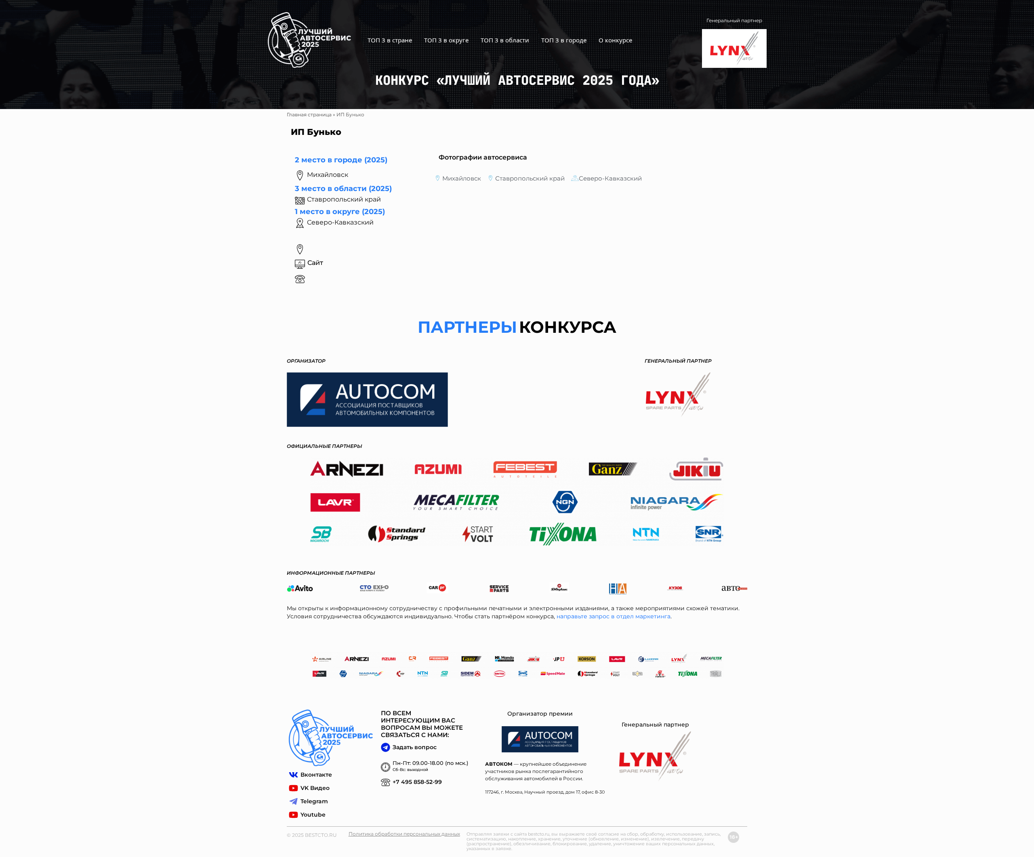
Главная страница (309, 114)
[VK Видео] (293, 788)
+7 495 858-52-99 (417, 782)
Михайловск (461, 178)
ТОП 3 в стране (390, 40)
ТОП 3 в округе (446, 40)
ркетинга (656, 616)
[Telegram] (293, 801)
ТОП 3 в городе (563, 40)
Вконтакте (316, 774)
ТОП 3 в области (505, 40)
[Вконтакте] (293, 774)
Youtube (313, 814)
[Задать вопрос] (385, 747)
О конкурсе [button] (615, 40)
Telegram (314, 801)
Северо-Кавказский (340, 222)
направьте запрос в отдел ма (600, 616)
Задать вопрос (415, 747)
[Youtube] (293, 814)
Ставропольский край (530, 178)
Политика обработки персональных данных (404, 834)
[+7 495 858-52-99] (385, 782)
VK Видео (315, 788)
